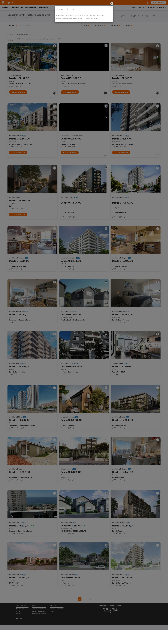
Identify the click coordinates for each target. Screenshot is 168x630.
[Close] (111, 3)
